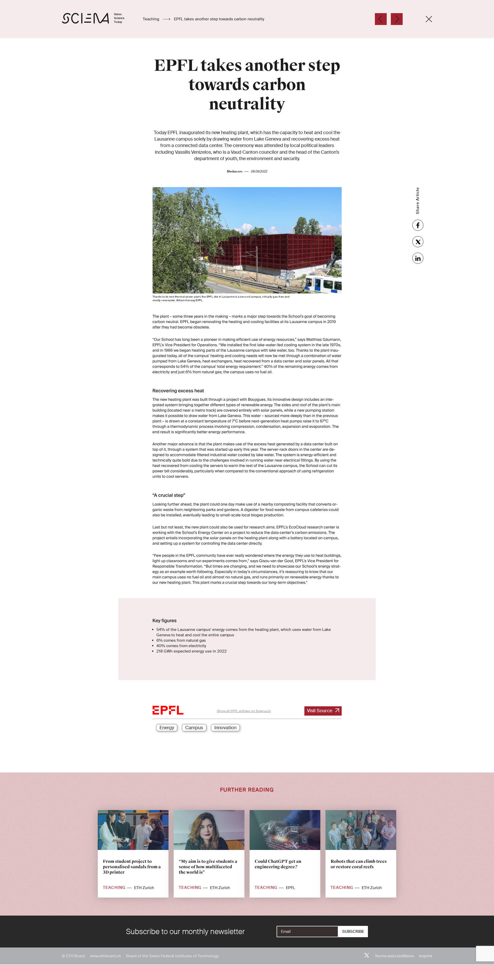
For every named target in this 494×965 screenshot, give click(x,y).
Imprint (425, 956)
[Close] (429, 19)
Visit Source (319, 711)
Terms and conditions (394, 956)
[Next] (397, 19)
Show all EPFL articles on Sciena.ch (244, 711)
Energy (167, 728)
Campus (194, 728)
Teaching (151, 19)
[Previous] (381, 19)
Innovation (225, 728)
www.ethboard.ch (105, 956)
